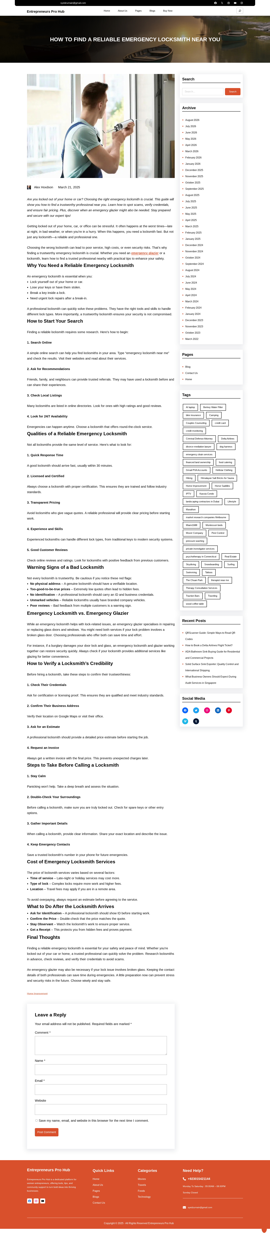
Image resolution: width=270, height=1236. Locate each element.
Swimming (191, 572)
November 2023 (194, 326)
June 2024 (191, 282)
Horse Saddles (222, 486)
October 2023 (192, 332)
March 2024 (191, 301)
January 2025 (192, 239)
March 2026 (191, 151)
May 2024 (190, 289)
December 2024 (194, 245)
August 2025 (192, 195)
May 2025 (190, 214)
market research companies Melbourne (206, 517)
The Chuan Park (194, 580)
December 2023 (194, 320)
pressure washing (195, 541)
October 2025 (192, 182)
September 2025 (194, 189)
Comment (43, 1032)
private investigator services (200, 548)
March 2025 (191, 226)
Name (40, 1060)
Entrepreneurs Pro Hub (45, 11)
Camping (213, 415)
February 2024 (193, 307)
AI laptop (190, 407)
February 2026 (193, 157)
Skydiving (191, 564)
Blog (187, 366)
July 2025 (190, 201)
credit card (220, 423)
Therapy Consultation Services (201, 588)
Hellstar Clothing (224, 470)
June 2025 (191, 207)
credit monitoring (194, 430)
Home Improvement (37, 993)
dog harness (226, 446)
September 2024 (194, 264)
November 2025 (194, 176)
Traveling (212, 595)
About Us (98, 1185)
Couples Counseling (196, 423)
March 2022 (191, 339)
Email (40, 1080)
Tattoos (208, 572)
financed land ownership (198, 462)
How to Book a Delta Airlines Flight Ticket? (208, 645)
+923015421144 (199, 1178)
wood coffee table (195, 603)
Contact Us (191, 373)
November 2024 (194, 251)
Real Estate (231, 556)
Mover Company (194, 533)
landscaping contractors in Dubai (202, 501)
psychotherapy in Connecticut (201, 556)
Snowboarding (211, 564)
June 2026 (191, 132)
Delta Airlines (227, 438)
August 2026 (192, 120)
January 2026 (192, 163)
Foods (141, 1191)
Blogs (96, 1196)
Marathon (191, 509)
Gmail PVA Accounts (196, 470)
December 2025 (194, 170)
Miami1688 (191, 525)
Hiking (189, 478)
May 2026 (190, 138)
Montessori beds (214, 525)
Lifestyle (232, 501)
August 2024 (192, 270)
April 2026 (191, 145)
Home (188, 379)
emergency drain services (199, 454)
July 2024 (190, 276)
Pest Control (218, 533)
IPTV (188, 493)
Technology (144, 1196)
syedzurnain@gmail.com (73, 3)
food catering (225, 462)
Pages (96, 1191)
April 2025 (191, 220)
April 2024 (191, 295)
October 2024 (192, 257)
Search (232, 91)
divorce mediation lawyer (198, 446)
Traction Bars (193, 595)
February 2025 (193, 232)
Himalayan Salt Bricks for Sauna (217, 478)
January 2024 (192, 314)
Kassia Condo (207, 493)
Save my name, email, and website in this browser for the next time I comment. (94, 1120)
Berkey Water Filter (213, 407)
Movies (142, 1179)
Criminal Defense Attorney (199, 438)
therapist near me (220, 580)
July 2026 (190, 126)
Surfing (231, 564)
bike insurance (193, 415)
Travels (142, 1185)
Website (40, 1100)
